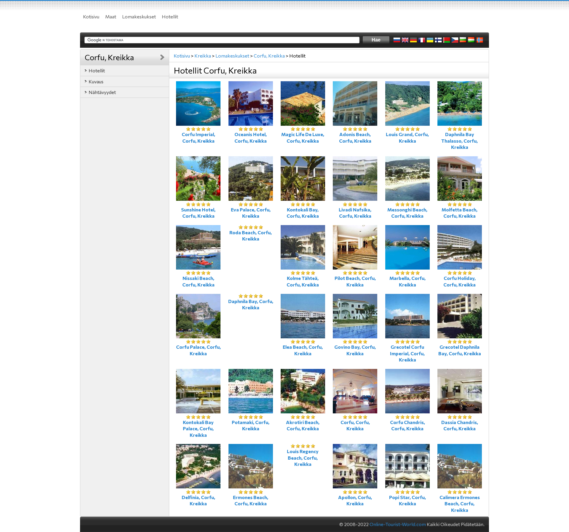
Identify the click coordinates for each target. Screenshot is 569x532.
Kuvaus (96, 81)
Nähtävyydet (102, 92)
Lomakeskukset (139, 16)
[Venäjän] (396, 40)
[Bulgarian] (463, 40)
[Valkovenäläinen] (446, 40)
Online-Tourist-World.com (398, 524)
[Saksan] (413, 40)
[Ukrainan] (430, 40)
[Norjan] (479, 40)
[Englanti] (405, 40)
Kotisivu (91, 16)
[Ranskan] (421, 40)
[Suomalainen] (438, 40)
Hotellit (170, 16)
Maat (110, 16)
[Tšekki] (454, 40)
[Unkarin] (471, 40)
